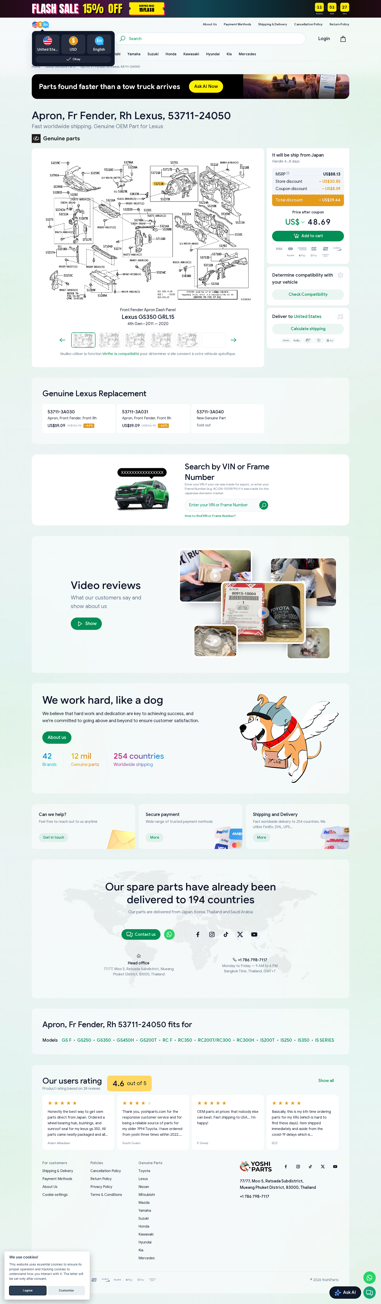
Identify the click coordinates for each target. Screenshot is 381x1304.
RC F (167, 1040)
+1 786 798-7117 (252, 960)
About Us (50, 1187)
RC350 (185, 1040)
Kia (140, 1250)
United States (307, 316)
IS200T (267, 1040)
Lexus (143, 1179)
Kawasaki (145, 1234)
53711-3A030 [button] (61, 412)
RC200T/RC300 (214, 1040)
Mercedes (146, 1258)
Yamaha (144, 1210)
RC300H (245, 1040)
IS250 (286, 1040)
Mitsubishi (146, 1195)
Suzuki (143, 1218)
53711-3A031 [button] (135, 412)
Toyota (144, 1171)
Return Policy (101, 1179)
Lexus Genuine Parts (60, 66)
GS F (66, 1040)
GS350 (104, 1040)
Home (36, 66)
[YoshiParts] (256, 1166)
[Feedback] (369, 1292)
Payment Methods (57, 1179)
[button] (83, 340)
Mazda (143, 1202)
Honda (143, 1226)
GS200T (148, 1040)
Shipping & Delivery (57, 1171)
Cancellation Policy (105, 1171)
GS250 (84, 1040)
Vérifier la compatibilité (120, 354)
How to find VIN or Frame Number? (210, 516)
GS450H (125, 1040)
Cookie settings (55, 1195)
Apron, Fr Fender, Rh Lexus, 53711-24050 (110, 66)
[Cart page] (343, 39)
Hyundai (144, 1242)
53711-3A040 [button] (210, 412)
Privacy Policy (101, 1187)
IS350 (303, 1040)
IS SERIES (324, 1040)
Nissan (143, 1187)
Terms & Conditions (106, 1195)
